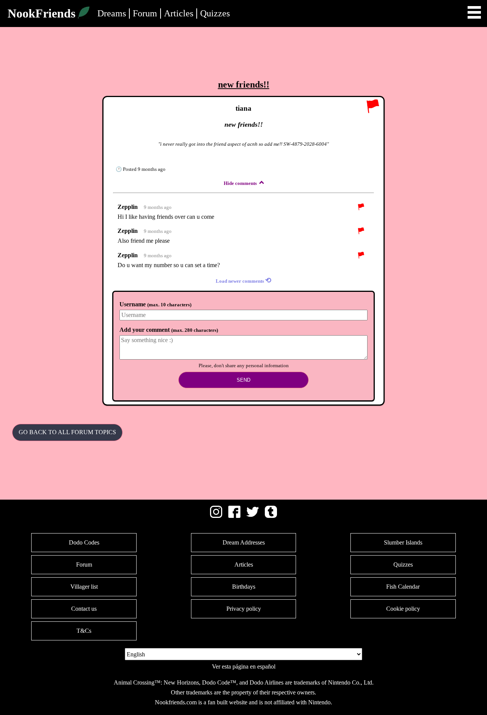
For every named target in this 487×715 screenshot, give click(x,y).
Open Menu (474, 12)
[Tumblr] (271, 516)
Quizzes (215, 13)
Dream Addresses (244, 542)
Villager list (84, 586)
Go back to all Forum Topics (67, 432)
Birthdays (243, 586)
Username (155, 304)
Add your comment (168, 329)
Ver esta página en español (243, 666)
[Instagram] (216, 516)
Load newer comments (243, 280)
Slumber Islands (403, 542)
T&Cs (83, 630)
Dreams (111, 13)
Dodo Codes (84, 542)
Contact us (84, 608)
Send (243, 380)
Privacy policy (243, 608)
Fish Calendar (403, 586)
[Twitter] (253, 516)
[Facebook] (234, 516)
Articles (178, 13)
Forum (145, 13)
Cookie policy (403, 608)
